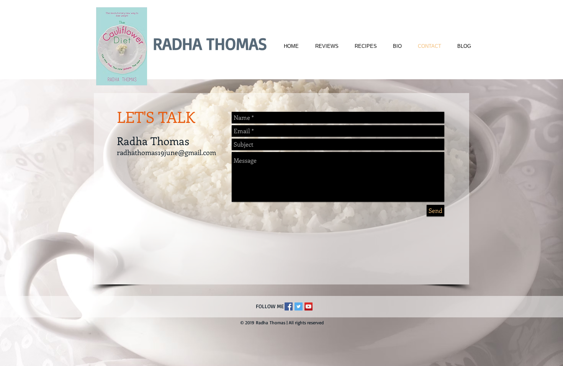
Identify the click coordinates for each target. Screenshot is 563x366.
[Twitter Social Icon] (299, 306)
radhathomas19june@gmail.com (166, 152)
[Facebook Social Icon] (289, 306)
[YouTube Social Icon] (308, 306)
